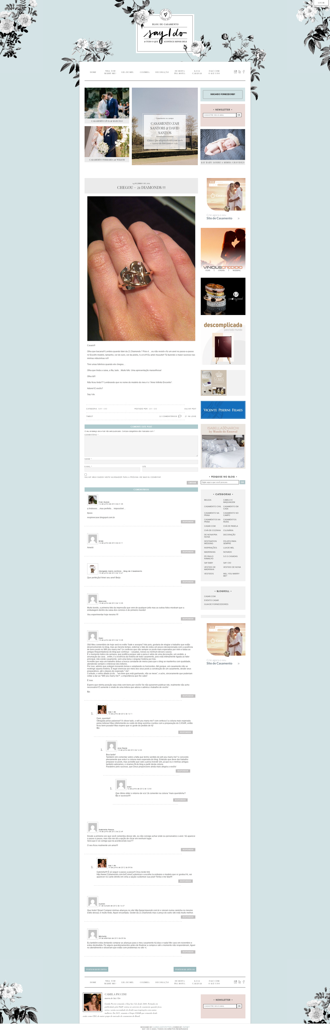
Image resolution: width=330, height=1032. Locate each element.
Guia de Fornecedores (216, 604)
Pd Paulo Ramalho (208, 557)
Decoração (229, 535)
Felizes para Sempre (229, 542)
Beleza (207, 500)
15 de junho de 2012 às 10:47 (111, 573)
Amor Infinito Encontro (161, 382)
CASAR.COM (210, 596)
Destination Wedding (210, 542)
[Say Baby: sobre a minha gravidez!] (222, 144)
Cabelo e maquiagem (229, 501)
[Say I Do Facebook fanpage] (243, 71)
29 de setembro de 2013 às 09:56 (112, 938)
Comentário (92, 435)
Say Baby (208, 563)
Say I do (102, 409)
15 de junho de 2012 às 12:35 (111, 603)
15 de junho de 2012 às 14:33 (130, 750)
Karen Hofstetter (162, 1027)
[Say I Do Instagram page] (235, 71)
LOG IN (321, 2)
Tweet (89, 416)
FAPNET (186, 1027)
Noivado (227, 552)
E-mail (88, 466)
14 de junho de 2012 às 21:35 (111, 504)
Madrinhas (209, 552)
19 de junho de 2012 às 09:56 (120, 867)
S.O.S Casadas (230, 556)
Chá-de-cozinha (212, 530)
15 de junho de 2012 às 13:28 (111, 640)
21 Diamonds (134, 351)
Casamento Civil (212, 506)
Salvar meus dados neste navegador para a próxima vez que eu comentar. (123, 477)
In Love (192, 416)
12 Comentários (168, 416)
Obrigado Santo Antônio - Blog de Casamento (120, 571)
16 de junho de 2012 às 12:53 (139, 789)
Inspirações (210, 548)
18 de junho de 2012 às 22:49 (111, 831)
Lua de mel (228, 548)
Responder (188, 522)
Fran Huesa (104, 502)
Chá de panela (230, 526)
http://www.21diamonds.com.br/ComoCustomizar (119, 874)
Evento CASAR (211, 600)
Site (144, 466)
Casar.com (210, 526)
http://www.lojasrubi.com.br (147, 910)
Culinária (228, 530)
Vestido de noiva (232, 567)
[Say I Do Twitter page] (239, 71)
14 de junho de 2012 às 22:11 (111, 543)
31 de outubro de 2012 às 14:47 (112, 906)
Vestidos (209, 574)
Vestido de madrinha (210, 568)
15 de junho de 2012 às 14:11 (120, 714)
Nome (88, 459)
